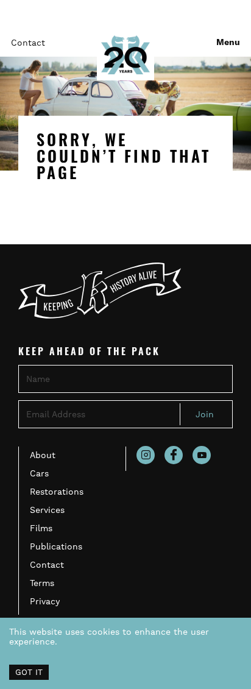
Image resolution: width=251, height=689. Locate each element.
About (42, 455)
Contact (28, 43)
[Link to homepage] (125, 54)
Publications (56, 546)
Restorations (56, 491)
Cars (39, 473)
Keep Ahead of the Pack (89, 353)
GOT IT (29, 672)
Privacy (45, 601)
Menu (228, 42)
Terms (42, 583)
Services (47, 510)
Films (41, 528)
